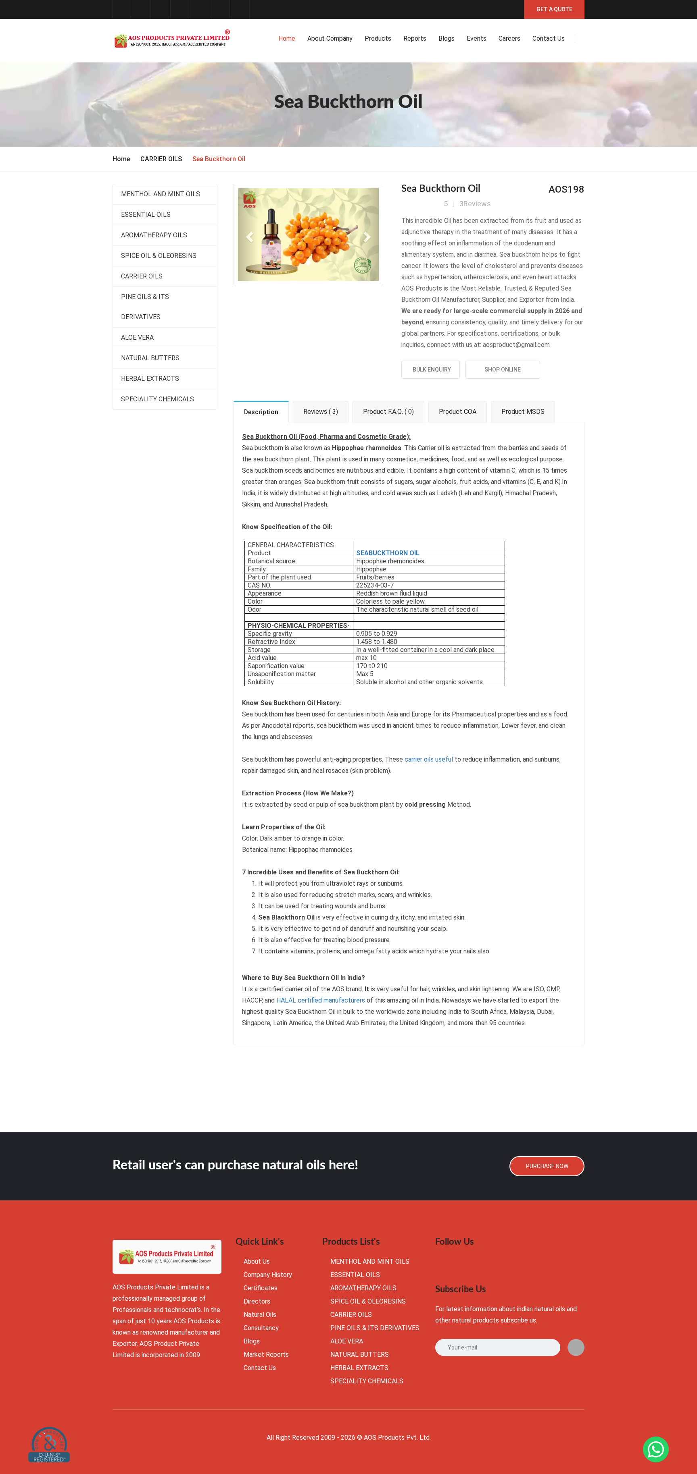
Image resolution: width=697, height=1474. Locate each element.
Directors (257, 1301)
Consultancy (261, 1328)
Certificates (261, 1288)
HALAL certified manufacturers (320, 1000)
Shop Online (502, 369)
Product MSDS (523, 411)
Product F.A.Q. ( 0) (388, 411)
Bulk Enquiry (430, 369)
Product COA (457, 411)
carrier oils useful (429, 759)
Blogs (446, 38)
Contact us (548, 38)
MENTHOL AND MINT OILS (160, 194)
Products (378, 38)
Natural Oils (260, 1314)
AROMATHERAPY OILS (154, 235)
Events (476, 38)
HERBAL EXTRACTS (150, 378)
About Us (257, 1261)
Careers (509, 38)
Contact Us (260, 1368)
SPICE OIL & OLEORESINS (158, 256)
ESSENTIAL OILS (146, 214)
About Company (330, 38)
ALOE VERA (137, 337)
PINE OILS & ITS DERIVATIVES (145, 307)
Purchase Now (547, 1166)
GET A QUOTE (554, 9)
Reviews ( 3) (320, 411)
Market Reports (266, 1354)
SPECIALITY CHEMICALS (157, 399)
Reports (414, 38)
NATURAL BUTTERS (150, 358)
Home (286, 38)
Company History (268, 1275)
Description (261, 412)
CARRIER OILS (161, 159)
